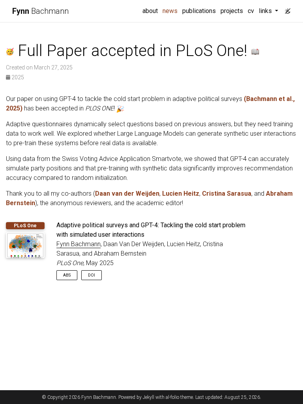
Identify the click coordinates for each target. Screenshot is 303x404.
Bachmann (40, 11)
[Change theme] (286, 8)
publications (199, 11)
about (150, 11)
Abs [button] (67, 275)
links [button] (266, 11)
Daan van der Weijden (127, 193)
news (171, 11)
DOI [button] (91, 275)
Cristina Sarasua (226, 193)
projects (232, 11)
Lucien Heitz (180, 193)
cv (251, 11)
